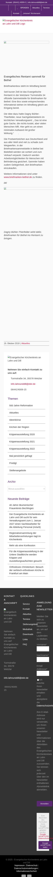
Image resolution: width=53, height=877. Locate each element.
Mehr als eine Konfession (22, 545)
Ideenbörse (15, 420)
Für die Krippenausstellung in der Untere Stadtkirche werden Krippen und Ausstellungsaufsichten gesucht (26, 556)
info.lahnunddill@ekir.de (37, 2)
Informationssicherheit (26, 871)
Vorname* (42, 644)
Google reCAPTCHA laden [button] (45, 845)
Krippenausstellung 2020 (22, 434)
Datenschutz (32, 865)
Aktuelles (25, 343)
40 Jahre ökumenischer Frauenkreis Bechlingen (21, 507)
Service (26, 604)
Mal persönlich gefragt (20, 456)
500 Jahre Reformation (21, 405)
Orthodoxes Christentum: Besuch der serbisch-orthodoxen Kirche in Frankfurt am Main (26, 570)
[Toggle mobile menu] (49, 24)
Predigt (13, 463)
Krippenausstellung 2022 (22, 448)
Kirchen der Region (19, 427)
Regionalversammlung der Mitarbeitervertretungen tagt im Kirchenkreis (25, 536)
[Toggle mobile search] (44, 24)
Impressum (20, 865)
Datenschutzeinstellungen (26, 868)
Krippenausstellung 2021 (22, 441)
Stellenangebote (17, 470)
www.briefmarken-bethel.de (18, 177)
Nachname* (43, 655)
